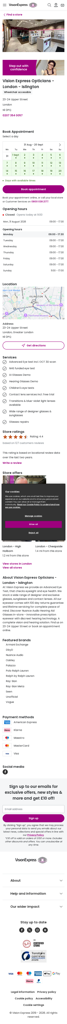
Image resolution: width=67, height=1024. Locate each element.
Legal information (23, 992)
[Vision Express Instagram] (37, 930)
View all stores (12, 567)
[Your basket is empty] (62, 5)
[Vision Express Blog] (45, 930)
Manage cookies (33, 516)
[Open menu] (5, 5)
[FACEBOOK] (5, 772)
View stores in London (17, 564)
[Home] (23, 5)
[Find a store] (56, 5)
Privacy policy (46, 992)
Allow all (33, 524)
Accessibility (44, 998)
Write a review (12, 463)
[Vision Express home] (33, 860)
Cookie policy (24, 998)
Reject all (34, 532)
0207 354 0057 (13, 115)
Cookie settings (33, 1005)
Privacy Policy (35, 835)
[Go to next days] (60, 145)
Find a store (14, 14)
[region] (33, 512)
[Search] (49, 5)
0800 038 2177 (39, 201)
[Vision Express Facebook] (21, 930)
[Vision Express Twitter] (29, 930)
